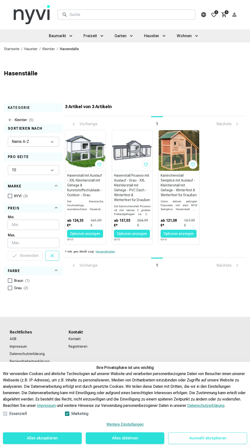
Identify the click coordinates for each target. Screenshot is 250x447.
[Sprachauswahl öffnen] (203, 15)
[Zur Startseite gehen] (32, 14)
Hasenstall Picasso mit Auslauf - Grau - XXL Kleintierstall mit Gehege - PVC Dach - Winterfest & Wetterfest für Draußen (132, 187)
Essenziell (18, 413)
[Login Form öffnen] (234, 15)
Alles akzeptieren (42, 438)
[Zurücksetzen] (52, 256)
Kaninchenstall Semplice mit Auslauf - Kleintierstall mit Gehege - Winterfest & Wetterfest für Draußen (179, 185)
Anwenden (29, 255)
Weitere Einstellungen (125, 424)
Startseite (12, 49)
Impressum (46, 405)
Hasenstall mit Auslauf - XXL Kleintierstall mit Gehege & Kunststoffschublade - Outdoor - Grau (84, 185)
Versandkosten (105, 251)
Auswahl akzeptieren (207, 438)
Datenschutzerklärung (205, 405)
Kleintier (48, 49)
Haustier (31, 49)
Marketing (79, 413)
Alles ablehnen (125, 438)
